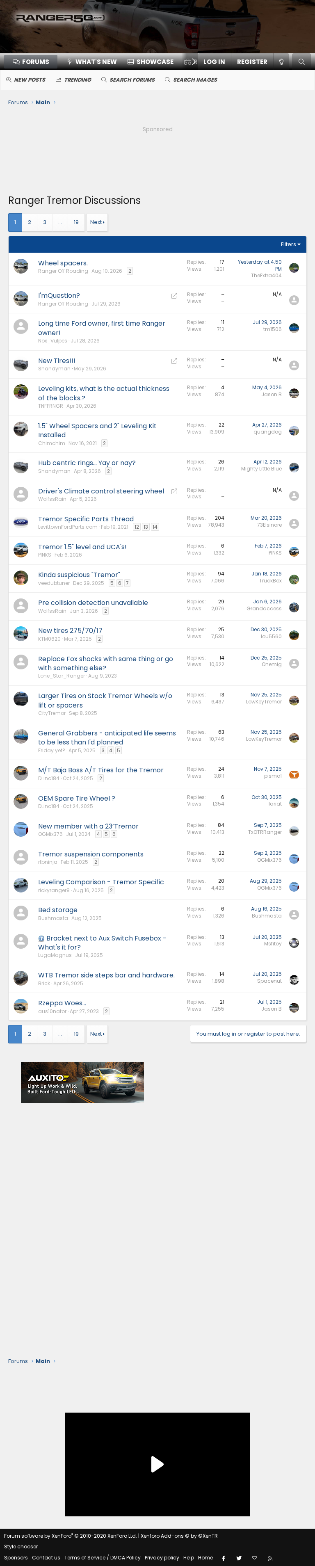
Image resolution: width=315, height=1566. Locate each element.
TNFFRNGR (50, 405)
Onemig (272, 664)
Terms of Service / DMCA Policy (102, 1557)
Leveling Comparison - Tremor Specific (101, 882)
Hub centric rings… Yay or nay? (87, 463)
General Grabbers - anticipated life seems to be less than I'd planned (107, 737)
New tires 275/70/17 (70, 630)
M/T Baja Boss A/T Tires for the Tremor (101, 770)
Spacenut (269, 980)
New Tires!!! (56, 360)
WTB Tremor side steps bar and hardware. (106, 975)
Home (205, 1557)
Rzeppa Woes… (62, 1003)
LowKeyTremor (264, 701)
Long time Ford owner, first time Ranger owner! (101, 328)
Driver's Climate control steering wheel (101, 491)
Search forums (132, 80)
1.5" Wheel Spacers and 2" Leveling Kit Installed (97, 430)
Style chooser (21, 1546)
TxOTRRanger (265, 832)
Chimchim (51, 443)
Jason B (271, 394)
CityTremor (52, 713)
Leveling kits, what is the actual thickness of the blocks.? (103, 393)
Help (188, 1557)
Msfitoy (273, 943)
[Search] (301, 61)
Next (96, 222)
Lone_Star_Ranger (61, 675)
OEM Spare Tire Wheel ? (76, 798)
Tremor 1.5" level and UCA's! (82, 547)
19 (76, 222)
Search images (195, 80)
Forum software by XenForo (70, 1535)
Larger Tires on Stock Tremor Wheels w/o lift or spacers (105, 700)
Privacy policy (162, 1557)
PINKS (44, 554)
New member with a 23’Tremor (88, 826)
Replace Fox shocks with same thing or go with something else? (105, 663)
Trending (77, 80)
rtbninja (47, 861)
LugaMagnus (55, 955)
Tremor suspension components (91, 854)
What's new (96, 61)
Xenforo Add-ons (179, 1535)
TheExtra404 (266, 275)
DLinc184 (48, 778)
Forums (35, 61)
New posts (29, 80)
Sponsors (16, 1557)
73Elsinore (269, 524)
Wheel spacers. (63, 263)
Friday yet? (51, 750)
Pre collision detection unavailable (93, 602)
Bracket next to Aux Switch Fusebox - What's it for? (102, 943)
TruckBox (270, 580)
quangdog (267, 431)
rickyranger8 (54, 890)
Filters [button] (288, 244)
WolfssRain (52, 498)
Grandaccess (264, 608)
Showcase (155, 61)
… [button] (60, 222)
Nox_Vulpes (52, 340)
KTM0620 (49, 638)
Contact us (46, 1557)
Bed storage (58, 910)
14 (155, 526)
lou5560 (271, 636)
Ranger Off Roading (63, 270)
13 (146, 526)
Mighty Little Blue (261, 468)
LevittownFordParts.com (68, 526)
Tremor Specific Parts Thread (86, 519)
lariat (275, 803)
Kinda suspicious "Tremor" (79, 575)
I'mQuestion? (59, 295)
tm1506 (272, 329)
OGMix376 (50, 834)
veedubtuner (54, 583)
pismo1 (273, 775)
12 (137, 526)
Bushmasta (53, 918)
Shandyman (54, 368)
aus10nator (52, 1011)
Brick (44, 983)
